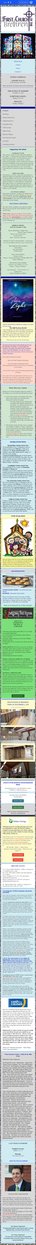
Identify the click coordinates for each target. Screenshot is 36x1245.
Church (17, 795)
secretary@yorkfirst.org (21, 415)
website (25, 958)
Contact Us (18, 72)
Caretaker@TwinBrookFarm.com (12, 455)
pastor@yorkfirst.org (20, 474)
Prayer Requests (18, 807)
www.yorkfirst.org (19, 838)
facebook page (6, 959)
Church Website (18, 855)
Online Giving (18, 860)
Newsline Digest (18, 800)
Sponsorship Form (18, 696)
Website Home (18, 61)
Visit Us (18, 68)
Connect (18, 65)
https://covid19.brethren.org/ (10, 978)
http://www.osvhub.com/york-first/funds (18, 842)
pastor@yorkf (6, 1215)
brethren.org (23, 790)
